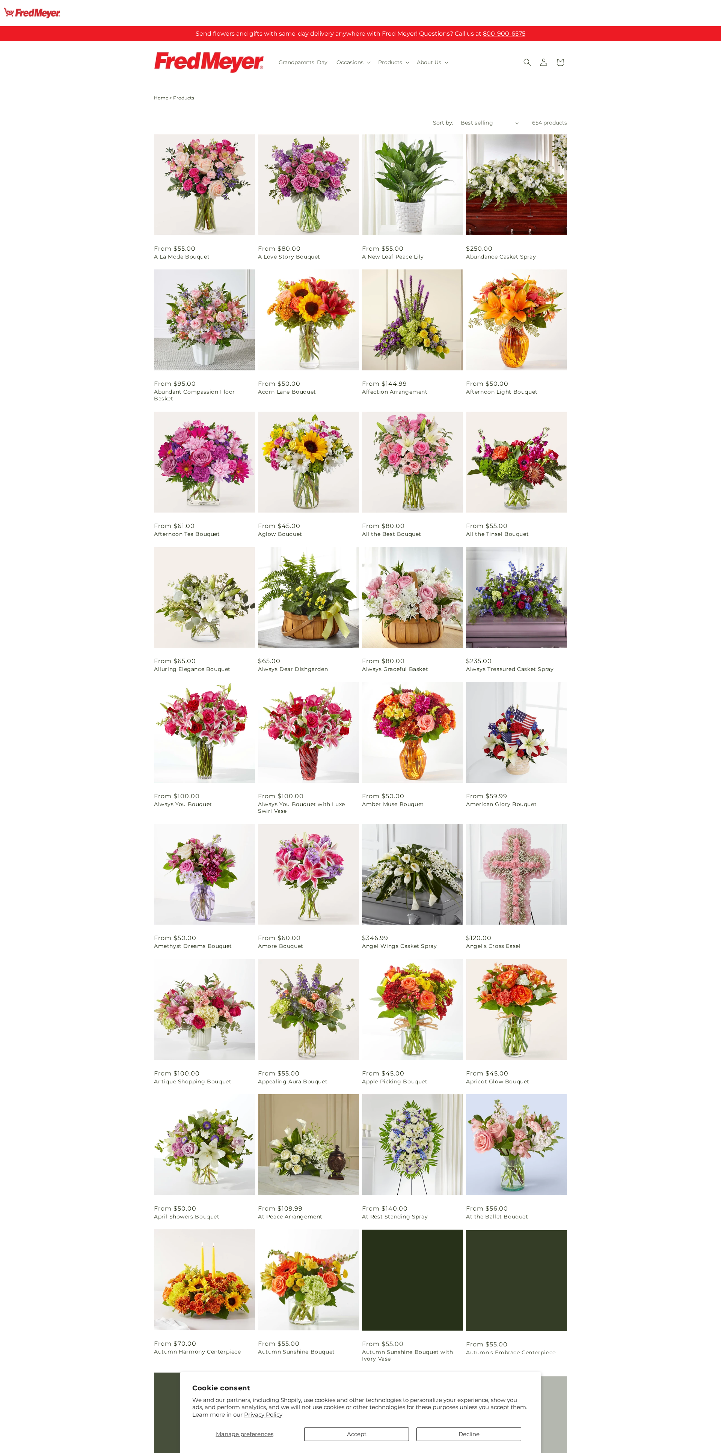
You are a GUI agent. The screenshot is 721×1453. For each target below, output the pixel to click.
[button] (353, 62)
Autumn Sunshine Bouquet (296, 1351)
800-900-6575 (504, 33)
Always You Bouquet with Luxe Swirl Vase (301, 807)
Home (161, 98)
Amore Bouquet (280, 946)
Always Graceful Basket (395, 669)
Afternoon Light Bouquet (502, 391)
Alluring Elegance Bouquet (192, 669)
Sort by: (443, 122)
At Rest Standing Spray (395, 1216)
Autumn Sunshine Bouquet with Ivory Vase (407, 1355)
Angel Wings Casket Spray (399, 946)
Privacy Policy (263, 1414)
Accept (357, 1434)
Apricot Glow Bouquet (497, 1081)
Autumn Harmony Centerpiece (197, 1351)
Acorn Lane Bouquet (287, 391)
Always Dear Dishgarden (293, 669)
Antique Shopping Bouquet (192, 1081)
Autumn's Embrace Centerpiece (511, 1351)
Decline (469, 1434)
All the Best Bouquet (391, 534)
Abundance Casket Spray (501, 256)
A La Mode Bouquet (182, 256)
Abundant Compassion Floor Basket (194, 395)
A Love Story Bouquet (289, 256)
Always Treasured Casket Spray (510, 669)
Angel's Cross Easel (493, 946)
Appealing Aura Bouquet (292, 1081)
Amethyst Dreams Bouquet (193, 946)
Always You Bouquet (183, 804)
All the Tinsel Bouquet (497, 534)
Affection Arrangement (395, 391)
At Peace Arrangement (290, 1216)
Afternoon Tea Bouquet (187, 534)
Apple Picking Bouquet (395, 1081)
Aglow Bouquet (280, 534)
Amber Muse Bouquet (393, 804)
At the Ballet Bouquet (497, 1216)
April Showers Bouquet (187, 1216)
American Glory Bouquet (501, 804)
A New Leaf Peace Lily (393, 256)
